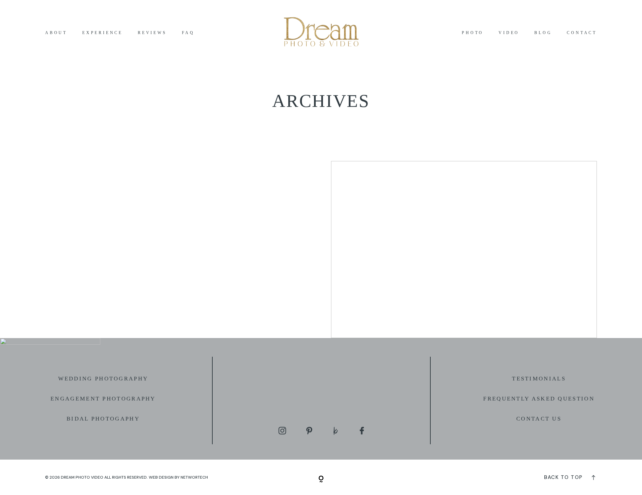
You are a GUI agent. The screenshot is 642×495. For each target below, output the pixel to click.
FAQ (188, 33)
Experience (102, 33)
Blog (543, 33)
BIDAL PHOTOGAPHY (103, 419)
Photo (473, 33)
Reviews (152, 33)
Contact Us (538, 419)
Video (509, 33)
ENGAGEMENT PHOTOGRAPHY (103, 398)
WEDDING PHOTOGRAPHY (103, 378)
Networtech (194, 477)
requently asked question (541, 398)
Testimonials (539, 378)
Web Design (161, 477)
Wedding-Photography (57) (464, 249)
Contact (582, 33)
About (56, 33)
